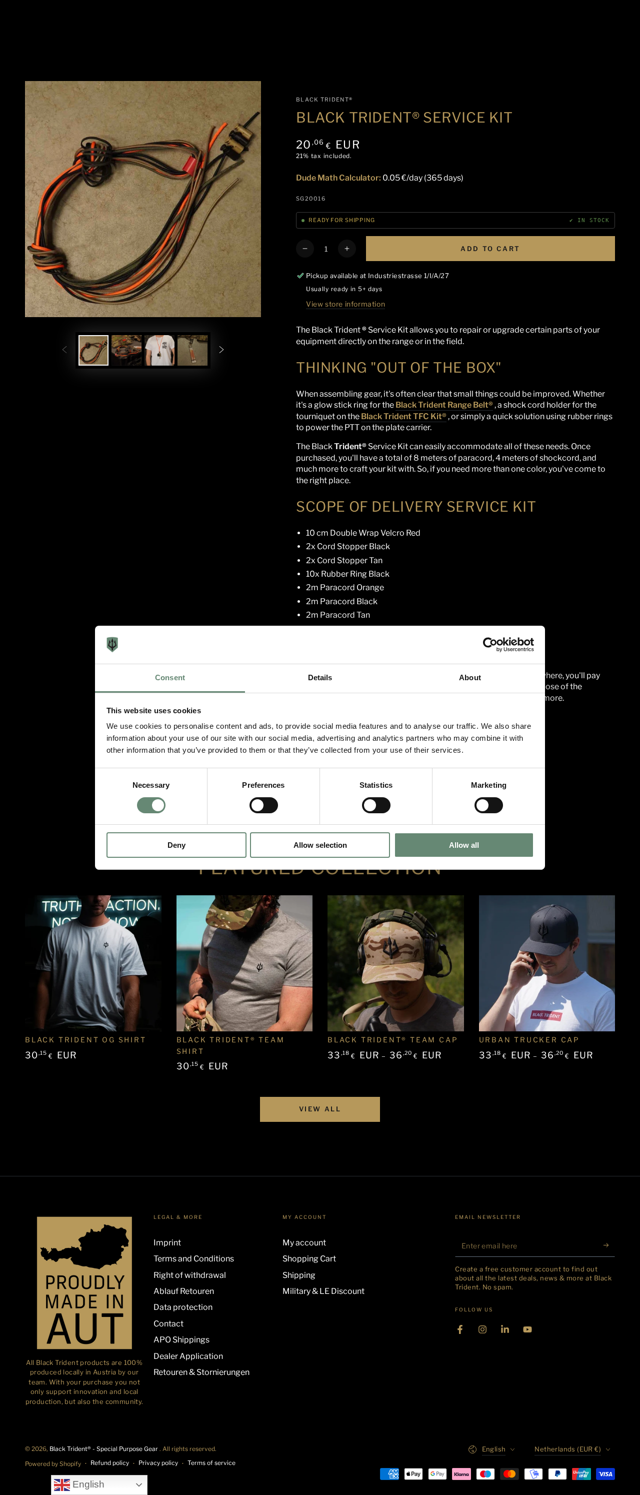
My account (304, 1242)
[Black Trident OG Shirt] (93, 963)
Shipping (299, 1275)
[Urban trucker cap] (547, 963)
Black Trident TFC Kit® (403, 416)
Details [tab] (320, 677)
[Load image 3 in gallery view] (159, 350)
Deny (177, 845)
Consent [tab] (170, 677)
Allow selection (320, 845)
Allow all (464, 845)
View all (320, 1109)
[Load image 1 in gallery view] (93, 350)
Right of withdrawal (190, 1275)
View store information (345, 304)
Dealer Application (188, 1356)
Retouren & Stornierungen (202, 1372)
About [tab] (470, 677)
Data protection (183, 1307)
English (87, 1484)
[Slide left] (65, 350)
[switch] (264, 805)
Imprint (167, 1242)
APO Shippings (182, 1339)
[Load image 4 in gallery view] (193, 350)
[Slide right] (221, 350)
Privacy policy (158, 1462)
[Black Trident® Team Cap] (396, 963)
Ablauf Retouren (184, 1291)
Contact (169, 1323)
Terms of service (212, 1462)
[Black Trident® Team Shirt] (244, 963)
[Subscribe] (609, 1245)
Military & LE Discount (323, 1291)
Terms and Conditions (194, 1258)
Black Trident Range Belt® (444, 405)
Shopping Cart (309, 1258)
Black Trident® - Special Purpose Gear (105, 1448)
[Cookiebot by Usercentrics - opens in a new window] (490, 644)
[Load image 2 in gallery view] (127, 350)
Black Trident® (324, 99)
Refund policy (109, 1462)
